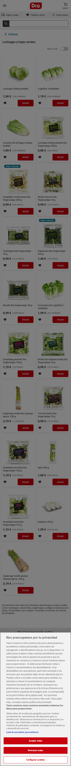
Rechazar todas (35, 750)
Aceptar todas (35, 740)
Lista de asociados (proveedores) (22, 732)
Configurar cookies (35, 759)
